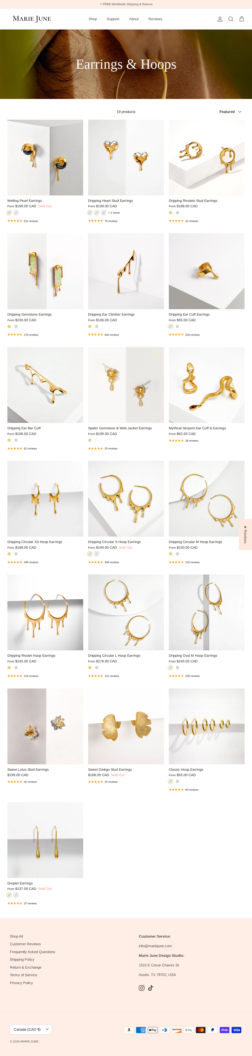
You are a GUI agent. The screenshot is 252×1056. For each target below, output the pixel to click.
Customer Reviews (25, 944)
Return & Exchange (25, 967)
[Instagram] (141, 988)
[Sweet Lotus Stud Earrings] (45, 726)
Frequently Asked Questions (32, 952)
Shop (93, 19)
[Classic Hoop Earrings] (207, 726)
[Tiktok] (151, 988)
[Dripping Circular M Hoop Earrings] (207, 499)
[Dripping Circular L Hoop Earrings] (126, 612)
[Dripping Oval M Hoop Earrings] (207, 612)
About (134, 19)
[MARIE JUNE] (32, 19)
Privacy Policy (21, 983)
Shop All (16, 936)
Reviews (155, 19)
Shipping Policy (22, 959)
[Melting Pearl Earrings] (45, 157)
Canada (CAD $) (27, 1029)
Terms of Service (23, 975)
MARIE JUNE (29, 1041)
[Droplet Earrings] (45, 840)
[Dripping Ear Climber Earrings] (126, 271)
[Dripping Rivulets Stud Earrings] (207, 157)
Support (113, 19)
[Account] (219, 19)
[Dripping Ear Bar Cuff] (45, 385)
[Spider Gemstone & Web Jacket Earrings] (126, 385)
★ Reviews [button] (245, 535)
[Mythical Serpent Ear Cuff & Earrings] (207, 385)
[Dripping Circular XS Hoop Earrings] (45, 499)
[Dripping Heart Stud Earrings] (126, 157)
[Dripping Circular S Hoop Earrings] (126, 499)
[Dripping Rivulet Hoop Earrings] (45, 612)
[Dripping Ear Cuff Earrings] (207, 271)
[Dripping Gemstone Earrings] (45, 271)
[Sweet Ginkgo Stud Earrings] (126, 726)
